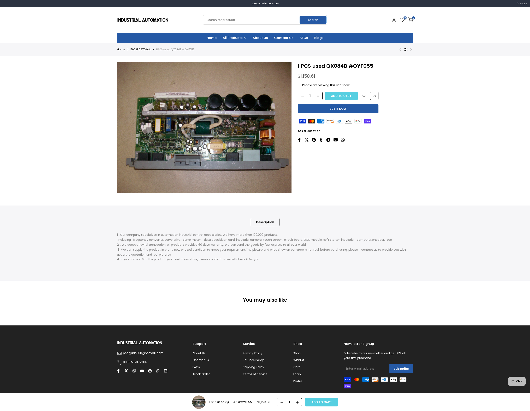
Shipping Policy (253, 367)
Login (297, 374)
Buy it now (338, 109)
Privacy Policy (252, 353)
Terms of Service (255, 374)
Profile (297, 381)
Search (313, 20)
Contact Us (201, 360)
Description (265, 222)
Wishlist (298, 360)
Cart (296, 367)
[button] (364, 96)
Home (121, 49)
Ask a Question (309, 131)
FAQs (196, 367)
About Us (199, 353)
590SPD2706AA (140, 49)
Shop (297, 353)
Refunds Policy (253, 360)
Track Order (201, 374)
